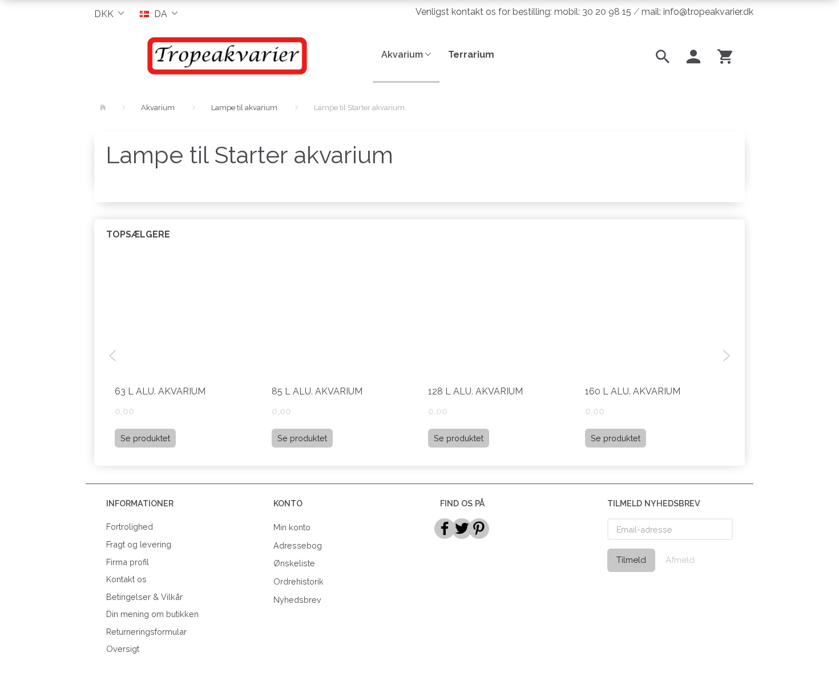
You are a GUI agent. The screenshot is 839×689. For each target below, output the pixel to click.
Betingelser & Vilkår (144, 597)
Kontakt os (126, 579)
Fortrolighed (129, 526)
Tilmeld (631, 560)
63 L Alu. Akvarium (160, 391)
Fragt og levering (138, 544)
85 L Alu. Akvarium (317, 391)
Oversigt (122, 649)
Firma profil (127, 562)
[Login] (693, 55)
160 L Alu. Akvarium (632, 391)
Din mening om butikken (152, 614)
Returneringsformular (146, 631)
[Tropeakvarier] (225, 55)
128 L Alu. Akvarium (475, 391)
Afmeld (680, 560)
